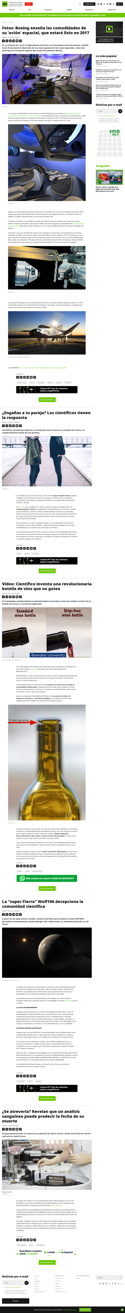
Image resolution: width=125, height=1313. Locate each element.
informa (33, 669)
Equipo (57, 1283)
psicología (35, 553)
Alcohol (20, 871)
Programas (48, 10)
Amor (19, 553)
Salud (31, 1245)
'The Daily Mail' (56, 1205)
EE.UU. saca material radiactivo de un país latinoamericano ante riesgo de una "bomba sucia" (108, 87)
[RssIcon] (121, 1283)
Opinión (69, 10)
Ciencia (58, 382)
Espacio (50, 382)
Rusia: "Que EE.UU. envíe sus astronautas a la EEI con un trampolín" (43, 368)
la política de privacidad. (109, 116)
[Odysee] (106, 1283)
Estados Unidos (22, 382)
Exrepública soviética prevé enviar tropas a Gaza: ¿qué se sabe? (107, 78)
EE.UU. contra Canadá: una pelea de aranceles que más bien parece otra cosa (107, 189)
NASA (31, 382)
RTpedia (36, 1289)
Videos (36, 1284)
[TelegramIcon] (107, 4)
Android (78, 1278)
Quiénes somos (59, 1278)
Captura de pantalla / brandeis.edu (11, 660)
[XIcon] (104, 4)
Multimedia (89, 10)
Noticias (11, 10)
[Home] (4, 4)
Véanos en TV (89, 4)
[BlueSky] (110, 4)
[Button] (80, 4)
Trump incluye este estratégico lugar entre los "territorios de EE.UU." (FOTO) (109, 95)
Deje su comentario (47, 400)
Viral (29, 10)
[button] (109, 29)
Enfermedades (22, 1245)
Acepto (107, 116)
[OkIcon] (113, 4)
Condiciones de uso (60, 1291)
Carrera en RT (59, 1289)
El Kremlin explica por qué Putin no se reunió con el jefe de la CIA (108, 71)
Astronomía (41, 382)
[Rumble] (101, 4)
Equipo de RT (112, 10)
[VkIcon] (98, 4)
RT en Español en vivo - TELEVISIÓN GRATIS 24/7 (105, 40)
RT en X (15, 1301)
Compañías (67, 382)
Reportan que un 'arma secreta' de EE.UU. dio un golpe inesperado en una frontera (109, 62)
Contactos (58, 1281)
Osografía (102, 166)
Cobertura (58, 1286)
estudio (22, 507)
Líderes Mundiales (39, 1292)
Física (27, 871)
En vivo (28, 4)
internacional (40, 1245)
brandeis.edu (11, 823)
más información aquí (69, 1310)
